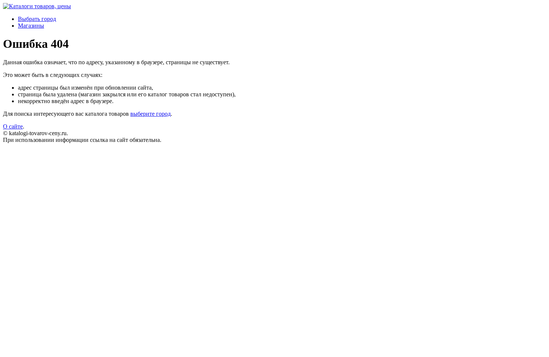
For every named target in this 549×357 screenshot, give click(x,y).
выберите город (150, 114)
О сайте (13, 126)
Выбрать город (37, 19)
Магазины (31, 25)
